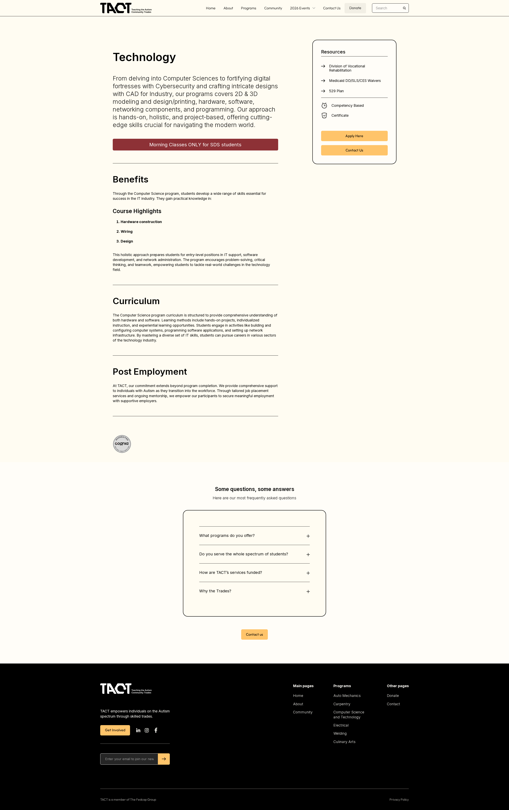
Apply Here (354, 136)
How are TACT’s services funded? (230, 572)
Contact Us (332, 8)
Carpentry (341, 704)
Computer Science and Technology (348, 714)
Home (211, 8)
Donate (355, 8)
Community (273, 8)
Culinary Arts (344, 742)
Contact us (254, 634)
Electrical (341, 725)
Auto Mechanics (347, 696)
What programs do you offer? (227, 535)
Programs (248, 8)
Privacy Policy (399, 799)
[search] (390, 8)
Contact (393, 704)
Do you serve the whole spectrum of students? (243, 554)
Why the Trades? (215, 591)
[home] (126, 8)
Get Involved (115, 730)
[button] (302, 8)
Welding (340, 733)
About (228, 8)
